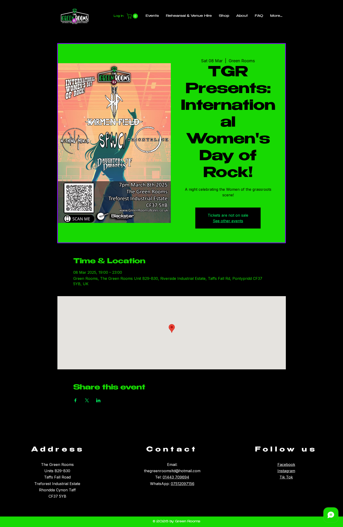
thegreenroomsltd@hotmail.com (172, 470)
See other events (228, 220)
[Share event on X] (87, 400)
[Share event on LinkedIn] (98, 400)
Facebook (286, 464)
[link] (133, 16)
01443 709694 (176, 477)
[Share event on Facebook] (75, 400)
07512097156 (182, 483)
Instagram (286, 470)
